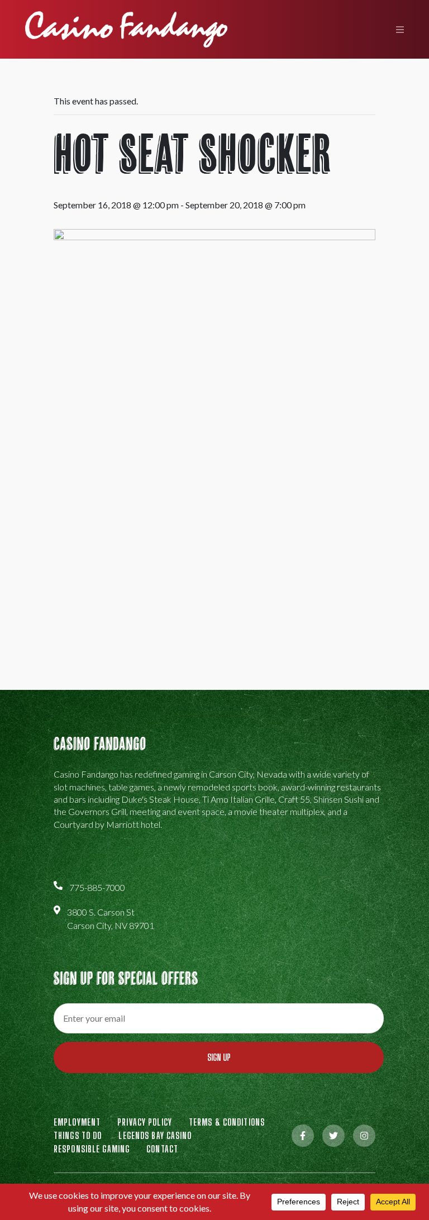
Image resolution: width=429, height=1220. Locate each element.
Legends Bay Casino (155, 1135)
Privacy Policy (144, 1122)
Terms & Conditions (227, 1122)
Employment (77, 1122)
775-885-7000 (97, 887)
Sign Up (219, 1057)
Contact (162, 1148)
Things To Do (78, 1135)
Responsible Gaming (92, 1148)
